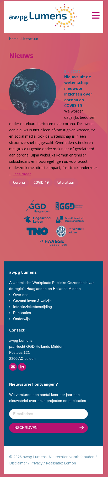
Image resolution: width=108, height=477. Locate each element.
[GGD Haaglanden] (37, 207)
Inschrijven (25, 427)
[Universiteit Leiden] (70, 232)
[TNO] (37, 232)
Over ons (20, 295)
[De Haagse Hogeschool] (53, 243)
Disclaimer (18, 463)
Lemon (70, 463)
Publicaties (22, 313)
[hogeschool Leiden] (37, 220)
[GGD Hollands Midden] (69, 207)
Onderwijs (21, 319)
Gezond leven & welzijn (32, 301)
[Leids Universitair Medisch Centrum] (70, 220)
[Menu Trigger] (95, 15)
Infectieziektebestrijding (32, 307)
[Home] (43, 16)
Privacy (36, 463)
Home (14, 38)
